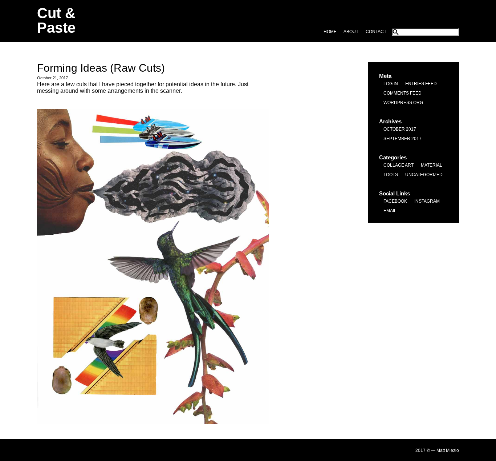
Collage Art (398, 165)
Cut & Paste (56, 20)
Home (330, 31)
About (350, 31)
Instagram (427, 201)
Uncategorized (424, 174)
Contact (376, 31)
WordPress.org (403, 102)
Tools (390, 174)
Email (390, 210)
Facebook (395, 201)
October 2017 (399, 129)
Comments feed (402, 93)
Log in (390, 83)
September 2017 (402, 138)
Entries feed (421, 83)
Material (431, 165)
